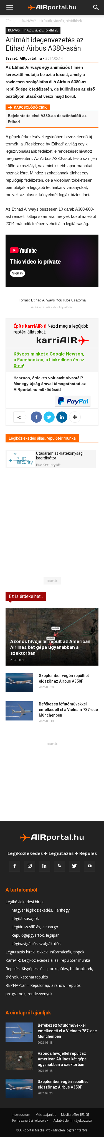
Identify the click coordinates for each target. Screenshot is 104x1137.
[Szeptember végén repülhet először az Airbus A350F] (19, 682)
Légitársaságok (25, 918)
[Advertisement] (52, 781)
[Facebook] (14, 866)
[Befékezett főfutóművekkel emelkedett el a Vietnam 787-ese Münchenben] (19, 710)
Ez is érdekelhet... (26, 596)
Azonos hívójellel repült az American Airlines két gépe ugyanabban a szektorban (50, 647)
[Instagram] (29, 866)
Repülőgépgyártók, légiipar (35, 935)
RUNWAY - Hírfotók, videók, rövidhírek (52, 20)
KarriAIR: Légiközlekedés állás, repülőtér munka (48, 960)
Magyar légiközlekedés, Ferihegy (40, 910)
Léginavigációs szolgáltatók (36, 943)
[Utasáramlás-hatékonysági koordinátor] (21, 458)
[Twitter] (74, 866)
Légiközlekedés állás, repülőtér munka (42, 438)
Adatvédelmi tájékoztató (73, 1120)
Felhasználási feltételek (30, 1120)
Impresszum (20, 1114)
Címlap (11, 20)
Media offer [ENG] (75, 1114)
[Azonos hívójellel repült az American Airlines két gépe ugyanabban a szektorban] (52, 637)
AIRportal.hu (31, 58)
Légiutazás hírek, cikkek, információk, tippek (45, 952)
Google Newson (66, 354)
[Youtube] (89, 866)
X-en (18, 365)
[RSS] (59, 866)
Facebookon (30, 359)
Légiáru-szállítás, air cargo (34, 926)
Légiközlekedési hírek (25, 901)
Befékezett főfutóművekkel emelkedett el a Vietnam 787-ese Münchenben (68, 709)
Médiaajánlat (45, 1114)
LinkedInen (60, 359)
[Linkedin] (44, 866)
